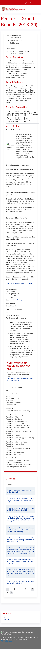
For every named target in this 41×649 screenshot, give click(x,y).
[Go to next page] (11, 592)
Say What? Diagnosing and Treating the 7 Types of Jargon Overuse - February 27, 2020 (20, 561)
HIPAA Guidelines (7, 643)
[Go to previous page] (7, 589)
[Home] (20, 8)
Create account (34, 3)
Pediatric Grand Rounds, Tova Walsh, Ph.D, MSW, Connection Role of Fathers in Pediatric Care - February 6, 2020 (20, 530)
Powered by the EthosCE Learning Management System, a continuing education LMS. (33, 647)
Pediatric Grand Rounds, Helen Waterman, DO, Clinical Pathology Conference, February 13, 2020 (20, 540)
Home (5, 617)
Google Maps (18, 300)
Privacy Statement (7, 641)
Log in (25, 3)
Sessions (6, 619)
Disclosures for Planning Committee (19, 283)
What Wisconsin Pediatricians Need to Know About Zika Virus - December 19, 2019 (20, 500)
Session (9, 484)
